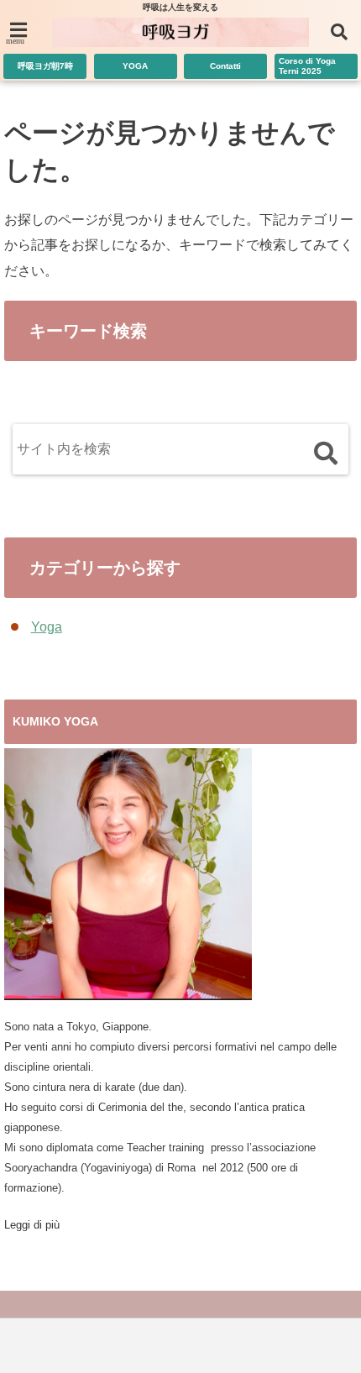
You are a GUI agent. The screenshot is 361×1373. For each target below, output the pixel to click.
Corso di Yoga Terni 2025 (307, 66)
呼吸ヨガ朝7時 (45, 66)
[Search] (325, 453)
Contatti (225, 66)
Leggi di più (32, 1224)
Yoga (46, 627)
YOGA (135, 66)
